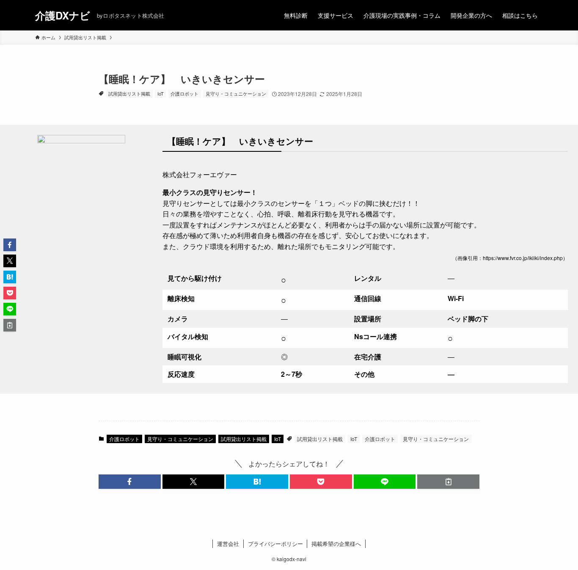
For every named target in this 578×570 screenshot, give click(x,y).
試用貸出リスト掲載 (129, 93)
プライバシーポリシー (275, 544)
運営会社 (228, 544)
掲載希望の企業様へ (336, 544)
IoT (160, 93)
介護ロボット (184, 93)
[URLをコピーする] (448, 481)
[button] (130, 481)
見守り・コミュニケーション (236, 93)
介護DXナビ (62, 15)
